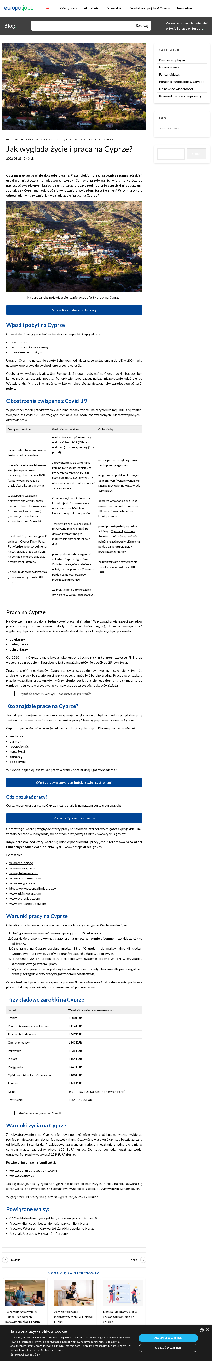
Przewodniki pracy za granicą (91, 139)
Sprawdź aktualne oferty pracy (74, 310)
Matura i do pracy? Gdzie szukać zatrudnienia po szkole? (120, 1316)
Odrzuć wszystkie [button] (168, 1348)
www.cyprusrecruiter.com (27, 903)
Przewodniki (114, 8)
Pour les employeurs (173, 60)
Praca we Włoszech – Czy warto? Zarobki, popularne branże (51, 1228)
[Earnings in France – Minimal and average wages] (11, 1260)
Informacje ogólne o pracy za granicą (35, 139)
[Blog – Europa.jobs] (18, 8)
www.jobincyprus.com (25, 893)
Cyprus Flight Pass (32, 541)
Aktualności (91, 8)
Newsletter (184, 8)
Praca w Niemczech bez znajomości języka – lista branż (48, 1223)
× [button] (207, 1329)
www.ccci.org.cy (21, 863)
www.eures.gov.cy (22, 868)
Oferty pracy (68, 8)
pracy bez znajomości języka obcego (49, 675)
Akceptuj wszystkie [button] (168, 1338)
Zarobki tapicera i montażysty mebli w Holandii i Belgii (74, 1316)
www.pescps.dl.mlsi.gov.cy (83, 847)
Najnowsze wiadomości (176, 89)
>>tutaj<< (91, 1197)
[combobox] (202, 1330)
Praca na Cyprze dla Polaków (74, 818)
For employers (169, 67)
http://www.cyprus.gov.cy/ (107, 834)
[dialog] (106, 1343)
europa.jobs (170, 128)
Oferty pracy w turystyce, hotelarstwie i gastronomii (74, 782)
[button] (71, 1355)
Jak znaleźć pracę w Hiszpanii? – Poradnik (39, 1233)
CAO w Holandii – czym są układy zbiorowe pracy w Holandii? (53, 1218)
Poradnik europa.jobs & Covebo (149, 8)
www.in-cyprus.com (23, 883)
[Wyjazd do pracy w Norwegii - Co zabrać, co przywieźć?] (137, 1260)
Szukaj (196, 153)
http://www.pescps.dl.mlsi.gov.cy (32, 888)
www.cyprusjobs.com (24, 898)
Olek (31, 158)
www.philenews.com (23, 873)
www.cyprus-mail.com (25, 878)
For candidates (169, 74)
